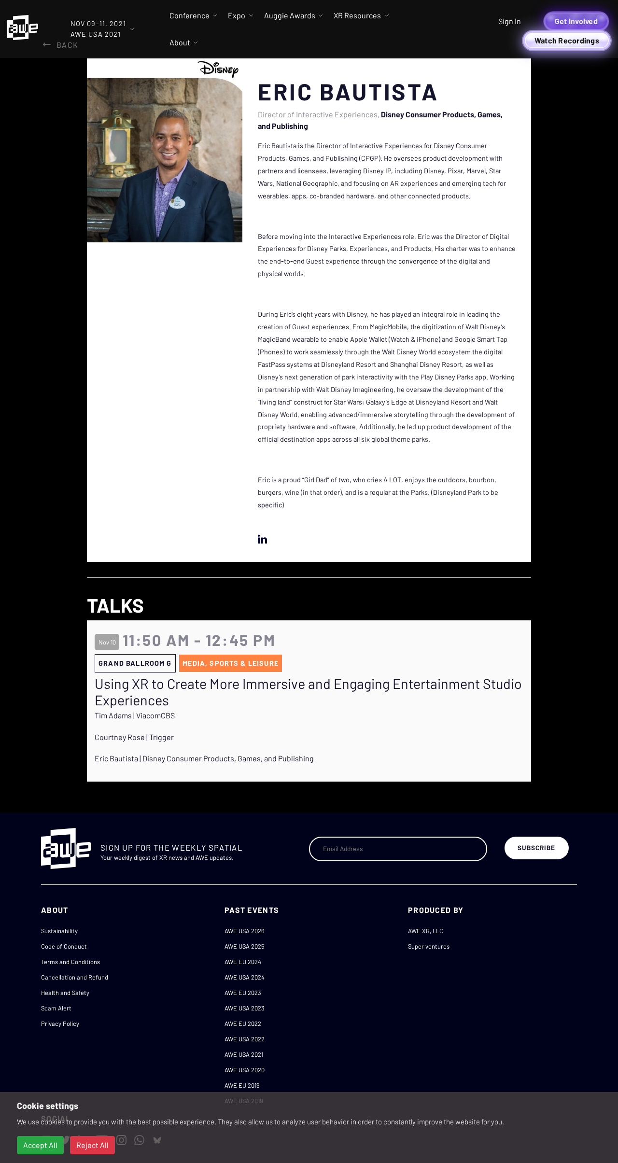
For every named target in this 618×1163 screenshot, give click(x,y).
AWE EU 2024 (243, 962)
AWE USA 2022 (245, 1039)
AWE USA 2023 (245, 1008)
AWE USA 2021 (244, 1054)
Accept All (40, 1144)
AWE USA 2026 (245, 931)
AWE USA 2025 (245, 946)
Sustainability (59, 931)
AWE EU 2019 (242, 1085)
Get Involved (576, 21)
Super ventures (428, 946)
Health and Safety (65, 992)
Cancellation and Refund (74, 977)
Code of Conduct (64, 946)
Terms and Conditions (70, 962)
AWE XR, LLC (425, 931)
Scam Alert (56, 1008)
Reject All (92, 1144)
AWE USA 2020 (245, 1070)
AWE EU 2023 (243, 992)
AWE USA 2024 (245, 977)
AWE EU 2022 (243, 1023)
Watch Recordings (566, 40)
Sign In (509, 21)
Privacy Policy (60, 1023)
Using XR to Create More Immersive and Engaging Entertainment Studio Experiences (308, 692)
